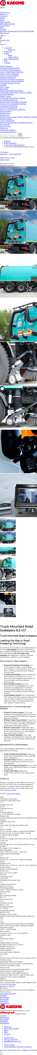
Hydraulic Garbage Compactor (12, 79)
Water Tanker (5, 96)
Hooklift (3, 85)
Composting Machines (8, 100)
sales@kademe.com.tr (12, 1041)
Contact (3, 29)
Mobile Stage (5, 113)
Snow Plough (5, 126)
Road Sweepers (6, 66)
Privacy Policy (9, 1045)
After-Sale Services (7, 24)
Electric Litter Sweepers (9, 74)
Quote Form (5, 26)
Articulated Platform (8, 132)
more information (14, 794)
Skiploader (4, 89)
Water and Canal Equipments (11, 91)
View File (3, 154)
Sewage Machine (6, 94)
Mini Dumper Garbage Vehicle (12, 81)
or (8, 154)
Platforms (4, 128)
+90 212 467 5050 (10, 1039)
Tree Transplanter (7, 121)
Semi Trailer (4, 87)
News (2, 20)
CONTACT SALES (7, 986)
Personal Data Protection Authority (18, 1047)
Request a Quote (7, 165)
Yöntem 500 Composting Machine (13, 102)
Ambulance (4, 115)
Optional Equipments (8, 108)
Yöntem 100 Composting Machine (13, 104)
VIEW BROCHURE (7, 994)
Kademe (25, 1050)
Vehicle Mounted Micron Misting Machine (16, 123)
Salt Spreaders (6, 111)
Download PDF (15, 154)
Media (2, 18)
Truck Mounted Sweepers (10, 70)
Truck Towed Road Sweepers (11, 72)
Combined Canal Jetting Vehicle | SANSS (16, 93)
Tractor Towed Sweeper (9, 76)
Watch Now (4, 160)
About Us (3, 14)
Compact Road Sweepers (10, 68)
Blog (2, 27)
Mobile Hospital (6, 119)
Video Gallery (5, 22)
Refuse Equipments (8, 78)
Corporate (8, 48)
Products (3, 16)
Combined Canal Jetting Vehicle (12, 98)
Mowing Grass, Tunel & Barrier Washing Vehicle (18, 117)
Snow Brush (5, 124)
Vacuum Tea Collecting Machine (13, 109)
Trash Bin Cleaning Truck (10, 83)
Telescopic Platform (8, 130)
